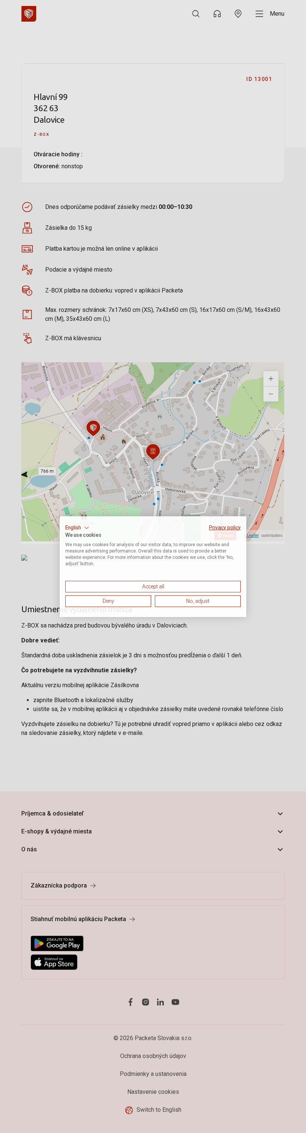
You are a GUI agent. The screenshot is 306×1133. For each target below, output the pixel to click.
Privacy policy (225, 527)
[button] (77, 527)
